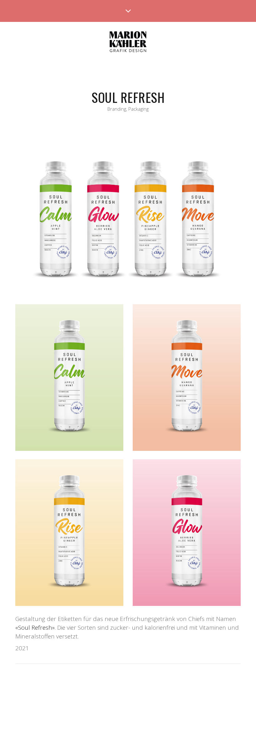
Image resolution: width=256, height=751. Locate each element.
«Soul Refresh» (35, 627)
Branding (116, 109)
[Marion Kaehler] (128, 42)
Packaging (138, 109)
